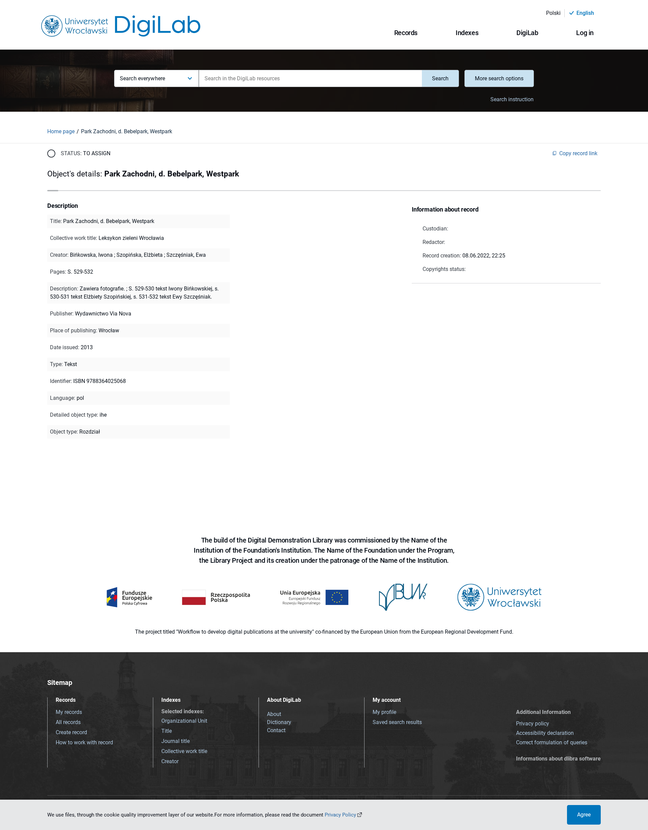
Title (166, 731)
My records (69, 712)
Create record (71, 732)
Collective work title (184, 751)
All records (68, 722)
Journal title (175, 741)
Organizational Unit (184, 721)
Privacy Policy (340, 815)
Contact (276, 730)
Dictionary (279, 722)
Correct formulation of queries (551, 742)
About (274, 714)
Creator (170, 761)
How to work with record (84, 742)
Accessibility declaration (545, 733)
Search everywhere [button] (142, 78)
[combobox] (310, 78)
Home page (61, 131)
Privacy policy (532, 723)
